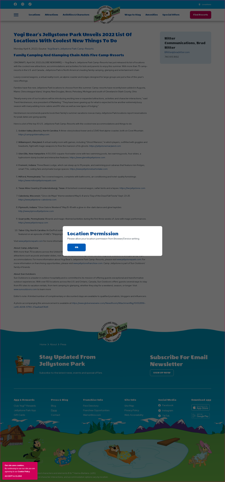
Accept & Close (13, 476)
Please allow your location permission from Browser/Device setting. (103, 238)
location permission (92, 234)
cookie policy (24, 472)
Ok (80, 248)
